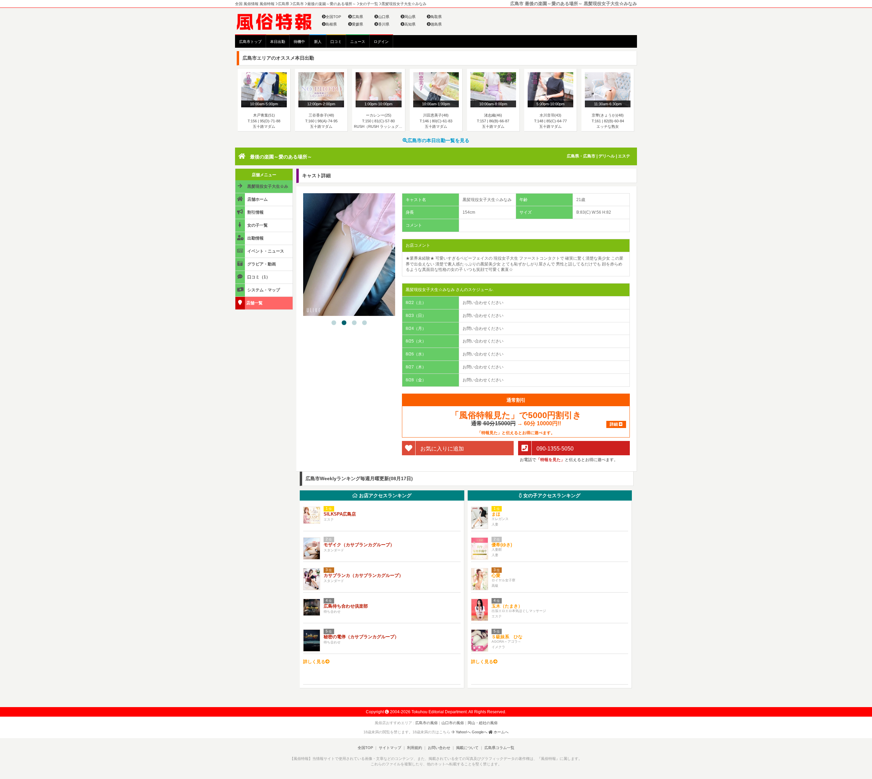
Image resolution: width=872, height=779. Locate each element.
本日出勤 (277, 42)
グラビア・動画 (261, 264)
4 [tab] (364, 323)
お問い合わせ (439, 748)
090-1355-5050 (554, 448)
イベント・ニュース (265, 251)
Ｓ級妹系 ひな (507, 636)
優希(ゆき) (502, 544)
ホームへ (501, 732)
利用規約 (414, 748)
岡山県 (410, 17)
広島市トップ (250, 42)
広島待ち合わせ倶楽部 (346, 606)
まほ (496, 514)
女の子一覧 (257, 225)
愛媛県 (357, 24)
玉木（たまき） (507, 606)
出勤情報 (255, 238)
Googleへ (479, 732)
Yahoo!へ (463, 732)
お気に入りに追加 (441, 448)
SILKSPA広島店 (340, 514)
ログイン (381, 42)
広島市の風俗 (426, 723)
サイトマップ (390, 748)
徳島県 (436, 24)
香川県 (383, 24)
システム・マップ (263, 290)
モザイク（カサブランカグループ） (359, 544)
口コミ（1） (258, 277)
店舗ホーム (257, 199)
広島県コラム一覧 (499, 748)
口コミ (336, 42)
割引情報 (255, 212)
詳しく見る (314, 661)
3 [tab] (354, 323)
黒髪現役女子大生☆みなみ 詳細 (262, 188)
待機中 (299, 42)
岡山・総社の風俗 (483, 723)
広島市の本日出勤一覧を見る (438, 140)
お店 (384, 495)
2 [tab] (344, 323)
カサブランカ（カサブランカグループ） (363, 575)
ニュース (357, 42)
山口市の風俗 (452, 723)
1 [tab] (333, 323)
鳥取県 (436, 17)
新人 (318, 42)
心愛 (496, 575)
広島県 (357, 17)
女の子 (551, 495)
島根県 (331, 24)
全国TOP (333, 17)
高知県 (410, 24)
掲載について (467, 748)
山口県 (383, 17)
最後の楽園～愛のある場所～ (281, 156)
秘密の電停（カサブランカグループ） (361, 636)
